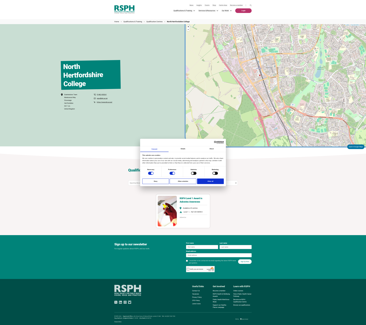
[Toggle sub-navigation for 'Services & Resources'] (217, 10)
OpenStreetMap (355, 25)
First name (190, 243)
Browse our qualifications (241, 305)
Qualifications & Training (182, 11)
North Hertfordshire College (178, 22)
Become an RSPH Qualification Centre (240, 301)
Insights (199, 5)
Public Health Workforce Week (221, 301)
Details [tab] (183, 149)
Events (207, 5)
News (191, 5)
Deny (155, 181)
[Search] (251, 5)
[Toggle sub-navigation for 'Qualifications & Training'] (194, 10)
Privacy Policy (197, 297)
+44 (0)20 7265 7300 (169, 316)
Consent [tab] (154, 149)
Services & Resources (207, 11)
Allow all (210, 181)
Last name (223, 243)
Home (116, 22)
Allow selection (183, 181)
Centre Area (223, 5)
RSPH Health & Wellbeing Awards (221, 295)
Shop (214, 5)
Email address (191, 251)
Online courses (238, 291)
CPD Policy (196, 300)
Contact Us (196, 291)
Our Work (225, 11)
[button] (275, 83)
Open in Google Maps (356, 147)
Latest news (196, 304)
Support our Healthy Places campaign (219, 306)
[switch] (170, 172)
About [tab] (211, 149)
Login (243, 11)
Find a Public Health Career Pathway (242, 295)
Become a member (236, 5)
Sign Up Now (245, 261)
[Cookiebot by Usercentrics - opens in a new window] (215, 142)
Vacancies (195, 294)
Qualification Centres (154, 22)
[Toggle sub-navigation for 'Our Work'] (231, 10)
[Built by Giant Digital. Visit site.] (246, 319)
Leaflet (347, 25)
